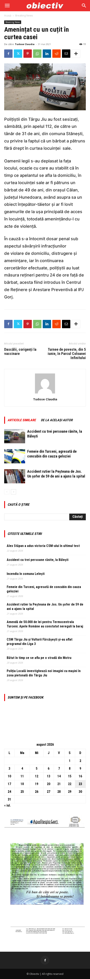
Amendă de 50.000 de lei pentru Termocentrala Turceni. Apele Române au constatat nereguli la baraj (45, 624)
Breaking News (24, 15)
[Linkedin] (47, 53)
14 (59, 776)
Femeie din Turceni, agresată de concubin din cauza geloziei (44, 589)
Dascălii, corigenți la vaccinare (20, 351)
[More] (76, 53)
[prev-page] (6, 491)
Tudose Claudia (25, 44)
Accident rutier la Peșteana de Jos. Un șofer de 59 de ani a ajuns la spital (45, 606)
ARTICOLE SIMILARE (22, 420)
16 (80, 776)
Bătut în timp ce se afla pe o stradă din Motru (39, 658)
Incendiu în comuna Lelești (26, 574)
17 (9, 784)
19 (36, 784)
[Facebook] (8, 53)
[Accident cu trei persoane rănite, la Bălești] (14, 436)
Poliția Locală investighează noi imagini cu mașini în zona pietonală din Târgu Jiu (44, 673)
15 (69, 776)
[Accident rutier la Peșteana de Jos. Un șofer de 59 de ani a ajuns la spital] (14, 476)
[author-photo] (45, 393)
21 (59, 784)
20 (48, 784)
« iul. (7, 805)
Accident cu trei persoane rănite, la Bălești (37, 560)
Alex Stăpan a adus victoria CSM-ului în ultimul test (43, 546)
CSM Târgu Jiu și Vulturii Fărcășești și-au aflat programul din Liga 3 (39, 641)
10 (9, 776)
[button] (7, 5)
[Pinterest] (27, 53)
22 (69, 784)
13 (48, 776)
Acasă (7, 15)
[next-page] (13, 491)
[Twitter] (18, 53)
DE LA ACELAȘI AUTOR (57, 420)
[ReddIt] (56, 53)
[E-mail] (66, 53)
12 (36, 776)
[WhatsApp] (37, 53)
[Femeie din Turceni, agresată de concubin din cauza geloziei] (14, 456)
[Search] (84, 5)
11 (22, 776)
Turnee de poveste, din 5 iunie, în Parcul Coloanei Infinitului (67, 353)
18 (22, 784)
